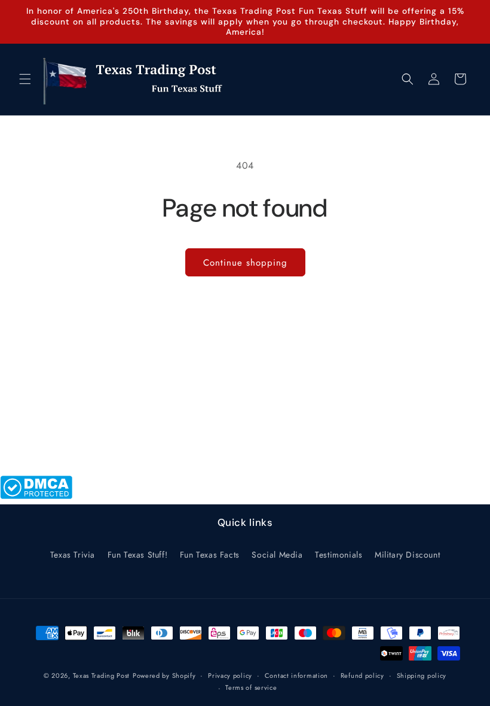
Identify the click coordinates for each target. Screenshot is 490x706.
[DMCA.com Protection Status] (36, 496)
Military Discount (407, 555)
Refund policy (362, 675)
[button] (25, 79)
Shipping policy (422, 675)
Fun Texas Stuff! (138, 555)
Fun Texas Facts (210, 555)
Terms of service (251, 687)
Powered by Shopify (164, 675)
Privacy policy (230, 675)
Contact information (296, 675)
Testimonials (338, 555)
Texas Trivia (72, 555)
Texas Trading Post (101, 675)
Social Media (277, 555)
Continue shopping (245, 262)
